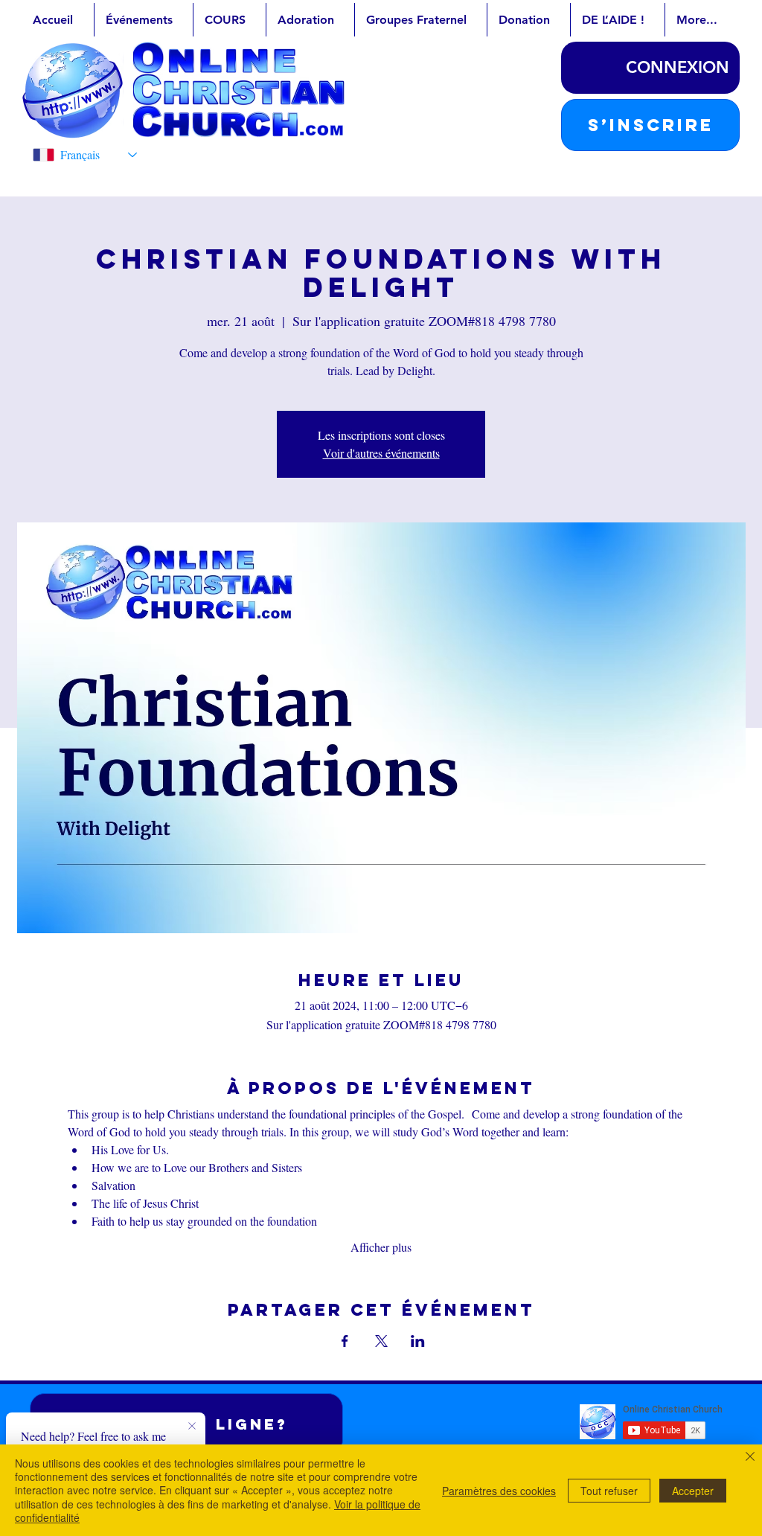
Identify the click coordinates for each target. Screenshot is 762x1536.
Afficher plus (381, 1247)
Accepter (693, 1490)
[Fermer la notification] (192, 1426)
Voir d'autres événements (381, 453)
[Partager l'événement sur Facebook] (345, 1341)
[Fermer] (750, 1457)
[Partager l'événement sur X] (381, 1341)
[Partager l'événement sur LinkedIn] (418, 1341)
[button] (650, 125)
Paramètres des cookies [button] (499, 1490)
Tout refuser (609, 1490)
